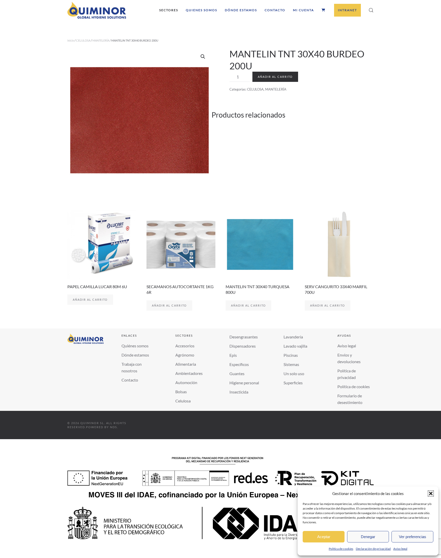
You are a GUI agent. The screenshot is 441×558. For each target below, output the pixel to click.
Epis (233, 355)
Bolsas (181, 391)
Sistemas (291, 364)
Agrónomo (184, 354)
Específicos (239, 364)
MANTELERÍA (100, 40)
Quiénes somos (135, 345)
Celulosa (183, 400)
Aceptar (323, 537)
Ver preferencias (412, 537)
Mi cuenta (303, 10)
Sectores (168, 10)
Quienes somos (201, 10)
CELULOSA (83, 40)
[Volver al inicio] (96, 10)
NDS (113, 427)
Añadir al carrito (275, 76)
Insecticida (238, 391)
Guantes (236, 373)
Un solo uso (294, 373)
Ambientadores (189, 373)
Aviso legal (400, 549)
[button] (430, 493)
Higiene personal (244, 382)
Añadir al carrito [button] (90, 299)
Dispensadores (242, 346)
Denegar (368, 537)
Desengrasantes (243, 336)
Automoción (186, 382)
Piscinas (291, 355)
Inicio (70, 40)
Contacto (275, 10)
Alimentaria (185, 364)
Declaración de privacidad (373, 549)
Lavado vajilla (295, 346)
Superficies (293, 382)
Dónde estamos (241, 10)
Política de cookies (341, 549)
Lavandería (293, 336)
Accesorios (184, 345)
